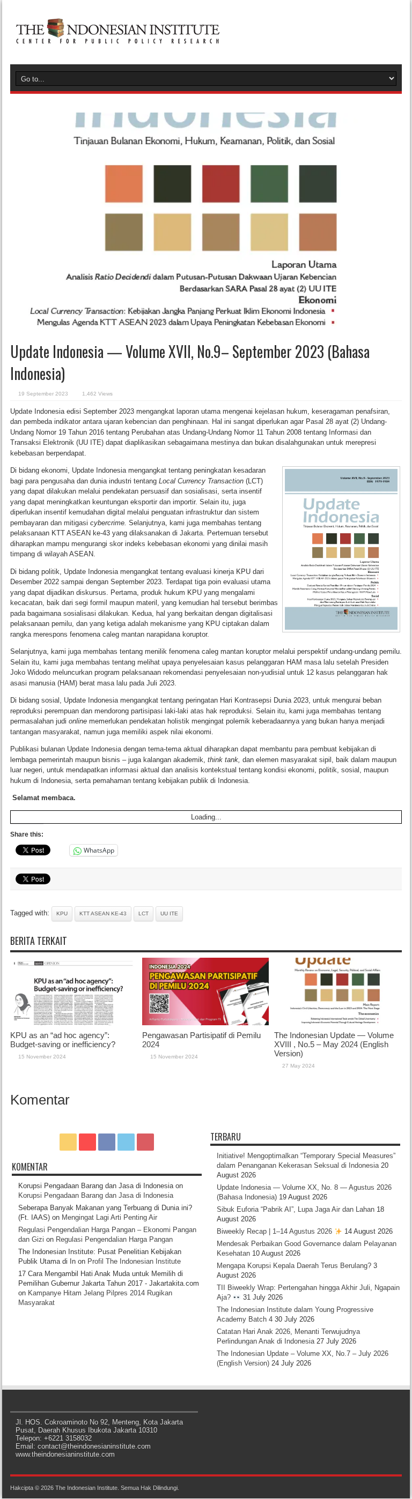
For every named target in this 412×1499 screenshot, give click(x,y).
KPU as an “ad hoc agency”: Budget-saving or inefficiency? (62, 1040)
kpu (62, 913)
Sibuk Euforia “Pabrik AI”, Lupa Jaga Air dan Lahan (295, 1209)
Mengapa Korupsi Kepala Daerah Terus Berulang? (294, 1266)
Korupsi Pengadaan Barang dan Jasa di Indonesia (95, 1195)
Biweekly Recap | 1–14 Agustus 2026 (275, 1231)
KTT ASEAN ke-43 (103, 913)
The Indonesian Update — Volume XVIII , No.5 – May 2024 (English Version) (334, 1044)
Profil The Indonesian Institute (134, 1261)
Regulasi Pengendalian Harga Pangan (114, 1239)
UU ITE (169, 913)
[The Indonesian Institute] (117, 37)
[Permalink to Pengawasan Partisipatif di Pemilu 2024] (205, 1023)
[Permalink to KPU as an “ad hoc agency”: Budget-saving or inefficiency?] (73, 1023)
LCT (143, 913)
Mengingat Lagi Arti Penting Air (109, 1217)
